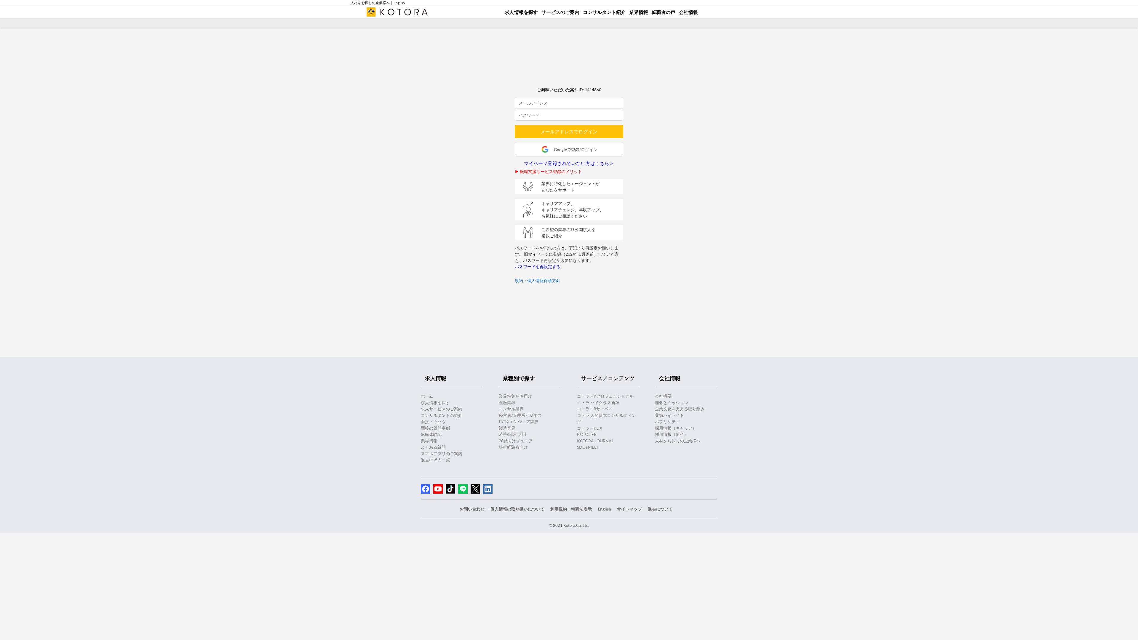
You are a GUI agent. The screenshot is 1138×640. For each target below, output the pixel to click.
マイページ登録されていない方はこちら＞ (569, 163)
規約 (519, 280)
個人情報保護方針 (543, 280)
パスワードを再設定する (537, 266)
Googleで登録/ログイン (575, 149)
